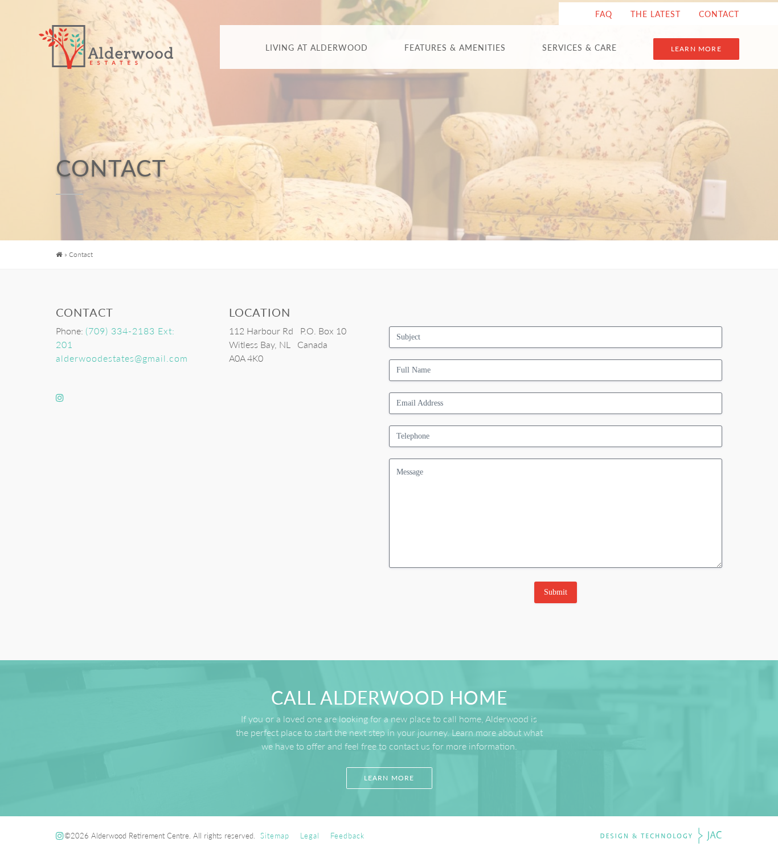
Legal (310, 836)
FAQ (603, 13)
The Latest (655, 13)
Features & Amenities (455, 47)
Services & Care (579, 47)
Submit (555, 592)
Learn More (696, 49)
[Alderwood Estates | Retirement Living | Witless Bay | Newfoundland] (106, 47)
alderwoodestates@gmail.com (122, 358)
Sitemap (274, 836)
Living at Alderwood (316, 47)
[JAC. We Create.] (661, 836)
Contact (719, 13)
